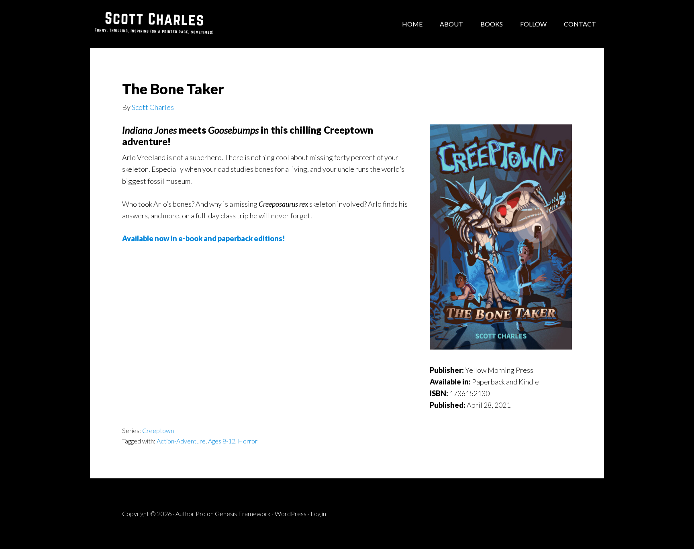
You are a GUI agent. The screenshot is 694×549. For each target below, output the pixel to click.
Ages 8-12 (221, 441)
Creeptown (158, 430)
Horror (247, 441)
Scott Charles (153, 107)
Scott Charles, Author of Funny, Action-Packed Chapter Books (154, 24)
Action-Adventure (181, 441)
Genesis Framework (243, 513)
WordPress (290, 513)
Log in (318, 513)
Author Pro (191, 513)
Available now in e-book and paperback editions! (203, 238)
